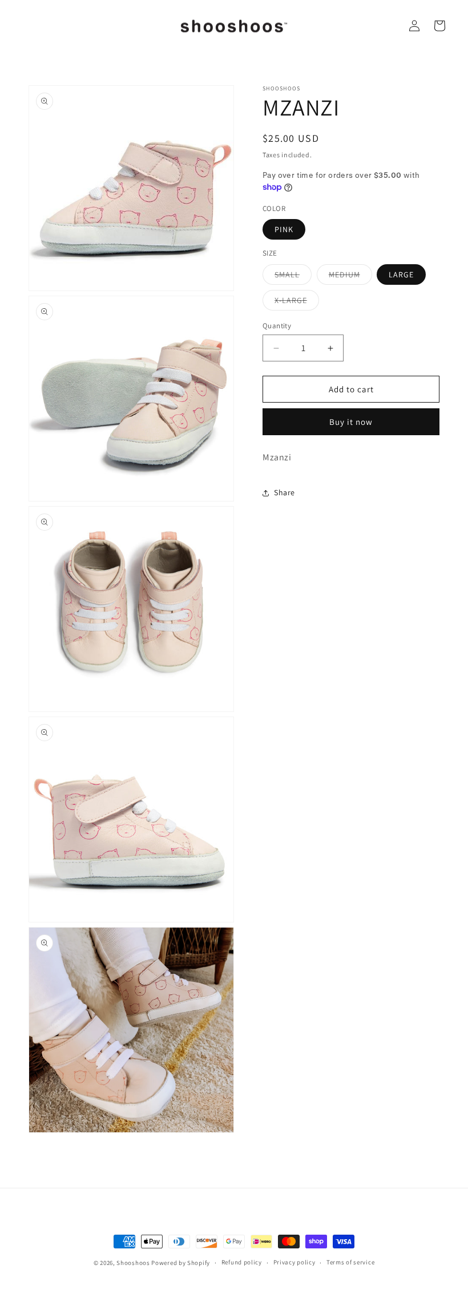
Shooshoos (133, 1263)
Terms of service (350, 1262)
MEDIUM (350, 277)
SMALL (293, 277)
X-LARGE (297, 303)
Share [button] (284, 492)
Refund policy (241, 1262)
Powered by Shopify (180, 1263)
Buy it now (351, 421)
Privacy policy (294, 1262)
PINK (284, 229)
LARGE (401, 274)
